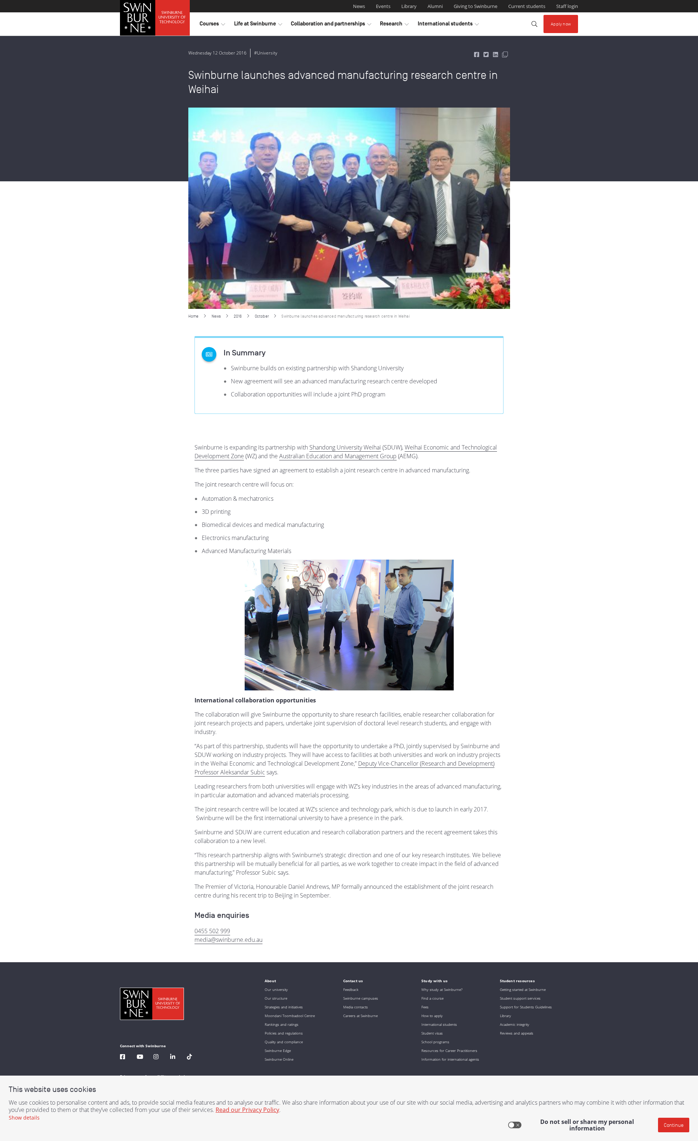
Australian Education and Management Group (338, 456)
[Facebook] (122, 1057)
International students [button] (448, 25)
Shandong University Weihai (345, 447)
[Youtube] (140, 1057)
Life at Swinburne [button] (258, 25)
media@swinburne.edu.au (228, 940)
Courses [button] (212, 25)
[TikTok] (189, 1057)
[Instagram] (156, 1057)
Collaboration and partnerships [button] (331, 25)
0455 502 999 (212, 931)
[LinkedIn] (172, 1057)
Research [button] (394, 25)
